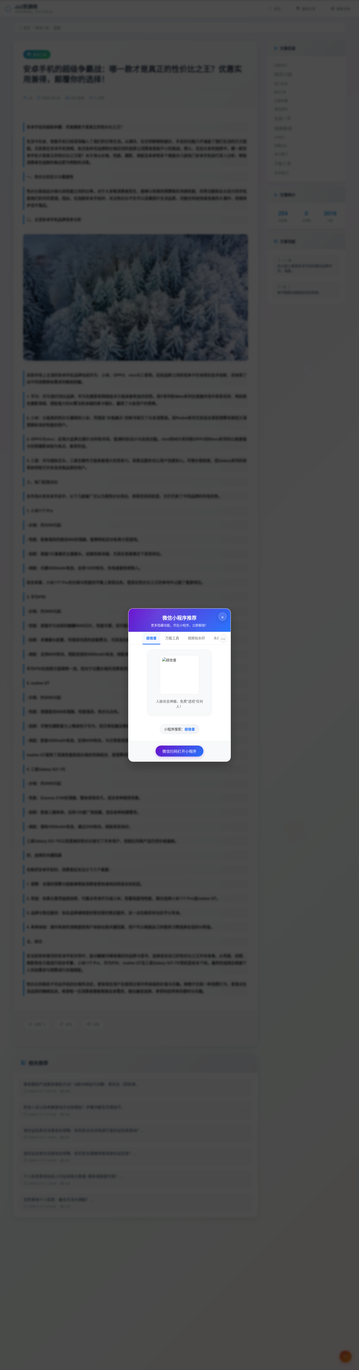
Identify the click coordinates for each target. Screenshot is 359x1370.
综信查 (151, 637)
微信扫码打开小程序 (179, 751)
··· (223, 638)
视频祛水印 (196, 637)
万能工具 (172, 637)
